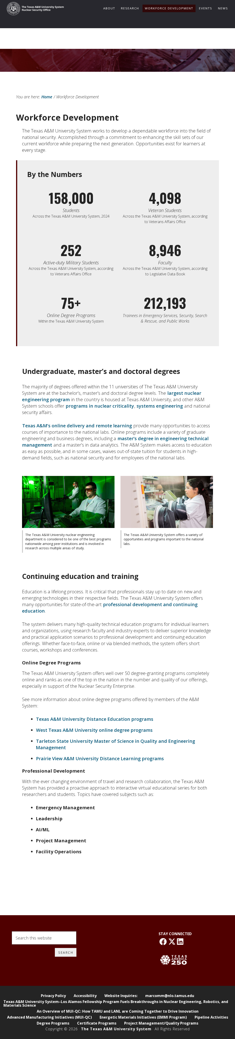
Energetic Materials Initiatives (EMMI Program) (143, 1017)
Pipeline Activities (211, 1017)
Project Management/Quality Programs (161, 1023)
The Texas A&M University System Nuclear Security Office (35, 10)
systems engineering (160, 406)
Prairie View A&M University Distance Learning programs (100, 758)
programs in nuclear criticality (100, 406)
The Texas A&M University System (116, 1028)
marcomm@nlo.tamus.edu (169, 995)
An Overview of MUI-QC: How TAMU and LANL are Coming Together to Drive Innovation (118, 1011)
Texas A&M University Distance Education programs (94, 719)
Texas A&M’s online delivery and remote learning (77, 426)
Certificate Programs (96, 1023)
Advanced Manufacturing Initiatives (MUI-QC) (49, 1017)
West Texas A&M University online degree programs (94, 730)
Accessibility (85, 995)
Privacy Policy (53, 995)
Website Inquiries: (120, 995)
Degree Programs (53, 1023)
